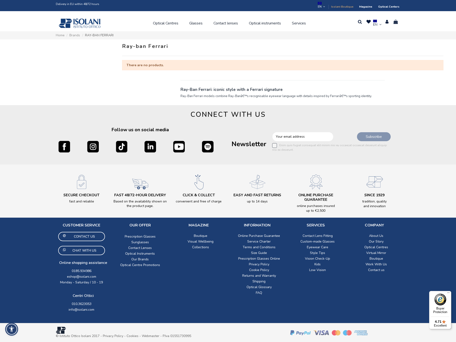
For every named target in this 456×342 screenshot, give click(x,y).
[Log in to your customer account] (387, 22)
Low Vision (317, 270)
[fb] (64, 147)
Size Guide (259, 253)
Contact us (376, 270)
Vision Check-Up (317, 258)
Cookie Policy (259, 270)
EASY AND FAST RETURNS (257, 195)
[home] (79, 23)
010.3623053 (81, 304)
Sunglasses (140, 242)
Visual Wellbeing (201, 241)
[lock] (81, 182)
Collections (200, 247)
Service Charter (259, 241)
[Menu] (448, 294)
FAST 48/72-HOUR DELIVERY (140, 195)
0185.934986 (81, 271)
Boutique (200, 236)
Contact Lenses (140, 248)
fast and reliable (81, 201)
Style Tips (317, 253)
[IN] (150, 147)
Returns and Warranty (259, 275)
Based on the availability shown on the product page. (140, 203)
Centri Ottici (83, 295)
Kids (317, 264)
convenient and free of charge (199, 201)
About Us (376, 236)
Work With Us (376, 264)
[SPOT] (208, 147)
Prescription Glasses (140, 236)
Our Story (376, 241)
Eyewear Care (317, 247)
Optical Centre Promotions (140, 265)
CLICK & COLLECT (199, 195)
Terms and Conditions (259, 247)
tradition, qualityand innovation (374, 203)
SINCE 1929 (374, 195)
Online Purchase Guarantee (259, 236)
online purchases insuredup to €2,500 (316, 208)
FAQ (259, 292)
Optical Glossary (259, 287)
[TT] (122, 147)
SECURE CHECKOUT (81, 195)
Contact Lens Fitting (318, 236)
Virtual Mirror (376, 253)
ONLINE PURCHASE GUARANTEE (315, 197)
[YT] (179, 147)
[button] (165, 23)
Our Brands (140, 259)
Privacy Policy (259, 264)
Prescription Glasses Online (259, 258)
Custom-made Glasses (317, 241)
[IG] (93, 147)
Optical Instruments (140, 253)
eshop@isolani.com (81, 276)
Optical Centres (376, 247)
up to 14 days (257, 201)
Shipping (259, 281)
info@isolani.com (81, 309)
